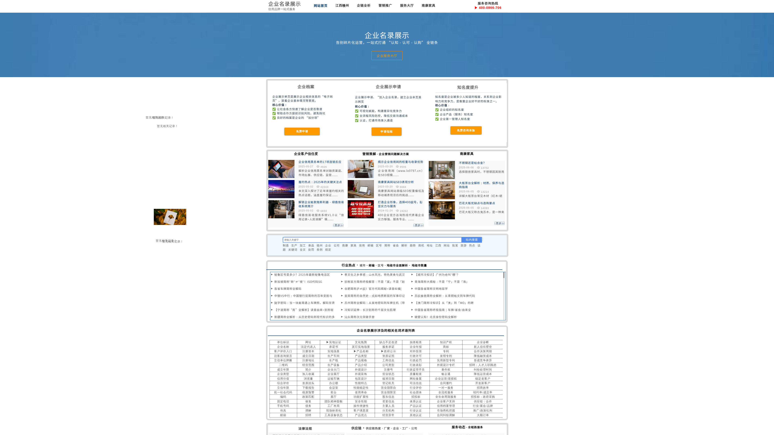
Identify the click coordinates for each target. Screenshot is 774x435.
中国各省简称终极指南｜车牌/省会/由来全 (443, 310)
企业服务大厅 (387, 55)
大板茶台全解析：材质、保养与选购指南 (481, 185)
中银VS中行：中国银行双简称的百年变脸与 (303, 296)
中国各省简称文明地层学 (431, 289)
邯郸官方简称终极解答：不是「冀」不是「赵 (374, 282)
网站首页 (321, 5)
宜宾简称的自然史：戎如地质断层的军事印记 (374, 296)
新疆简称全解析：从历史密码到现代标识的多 (304, 317)
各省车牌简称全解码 (288, 289)
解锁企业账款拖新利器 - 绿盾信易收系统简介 (321, 204)
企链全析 (364, 5)
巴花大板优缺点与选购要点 (477, 203)
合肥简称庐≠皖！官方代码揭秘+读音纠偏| (373, 289)
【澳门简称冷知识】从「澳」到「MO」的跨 (444, 303)
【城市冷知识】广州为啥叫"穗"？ (437, 274)
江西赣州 (342, 5)
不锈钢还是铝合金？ (472, 163)
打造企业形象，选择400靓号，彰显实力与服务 (400, 204)
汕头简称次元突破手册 (359, 317)
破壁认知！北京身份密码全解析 (436, 317)
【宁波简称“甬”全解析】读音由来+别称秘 (304, 310)
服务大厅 (407, 5)
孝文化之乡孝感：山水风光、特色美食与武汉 (374, 274)
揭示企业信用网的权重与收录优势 (400, 162)
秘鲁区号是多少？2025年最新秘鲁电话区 (302, 274)
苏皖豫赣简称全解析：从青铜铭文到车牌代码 (445, 296)
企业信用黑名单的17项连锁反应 (320, 162)
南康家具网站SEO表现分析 (396, 182)
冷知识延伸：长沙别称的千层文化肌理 (370, 310)
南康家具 (428, 5)
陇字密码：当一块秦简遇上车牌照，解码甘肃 (304, 303)
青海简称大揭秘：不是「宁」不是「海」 (442, 282)
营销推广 (385, 5)
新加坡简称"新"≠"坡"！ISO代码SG (298, 282)
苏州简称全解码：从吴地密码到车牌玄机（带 (374, 303)
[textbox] (372, 240)
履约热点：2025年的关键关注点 (320, 182)
